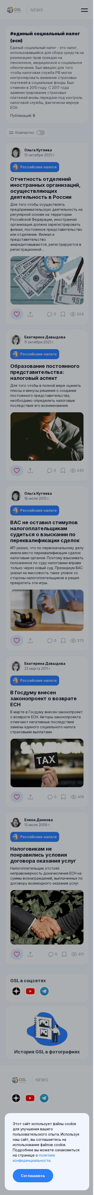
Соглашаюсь (33, 1176)
